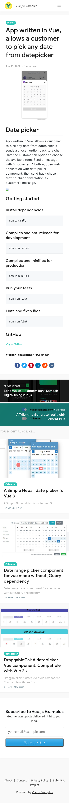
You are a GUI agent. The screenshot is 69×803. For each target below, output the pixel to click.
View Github (15, 344)
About (8, 780)
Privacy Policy (39, 780)
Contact (22, 780)
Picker (10, 22)
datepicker (26, 355)
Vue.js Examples (26, 6)
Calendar (43, 355)
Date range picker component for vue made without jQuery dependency (33, 576)
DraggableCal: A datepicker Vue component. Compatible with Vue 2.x (32, 665)
